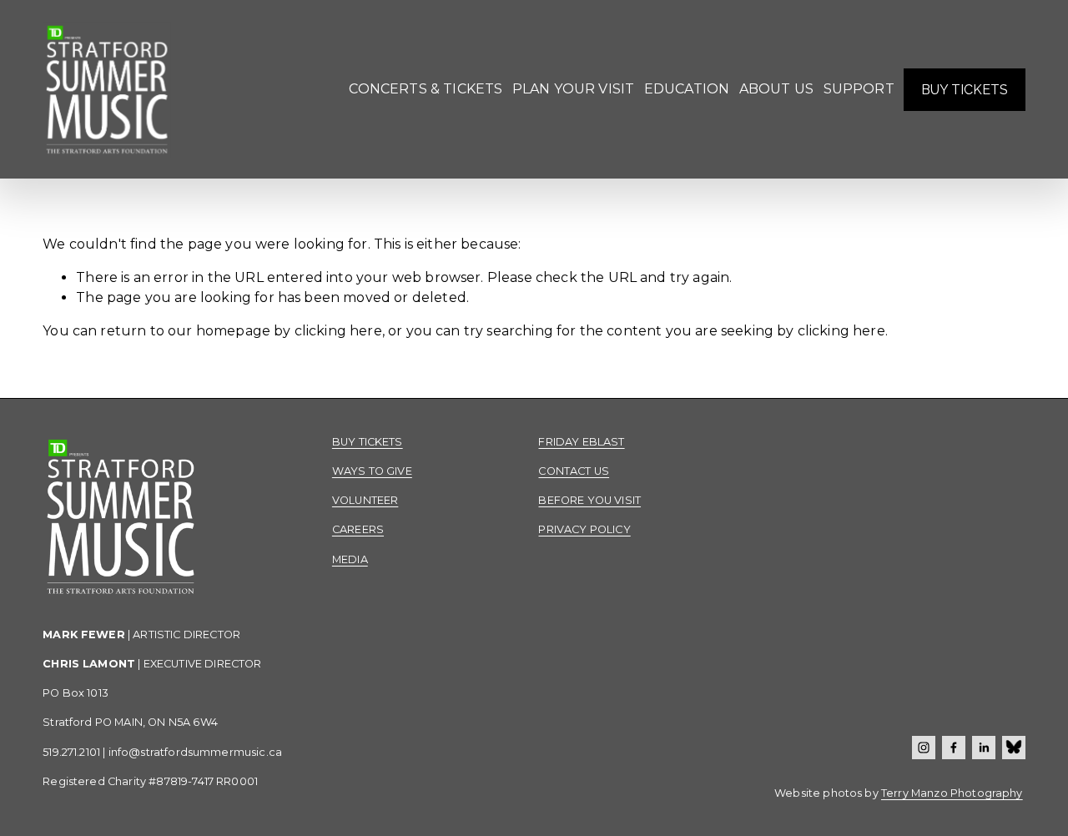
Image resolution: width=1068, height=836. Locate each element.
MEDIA (350, 559)
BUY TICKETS (964, 90)
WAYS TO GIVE (372, 471)
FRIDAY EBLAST (581, 442)
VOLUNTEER (365, 500)
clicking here (338, 331)
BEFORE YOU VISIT (589, 500)
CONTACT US (573, 471)
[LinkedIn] (983, 747)
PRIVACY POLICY (584, 529)
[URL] (1013, 747)
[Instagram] (923, 747)
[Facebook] (953, 747)
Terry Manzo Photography (952, 793)
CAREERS (358, 529)
